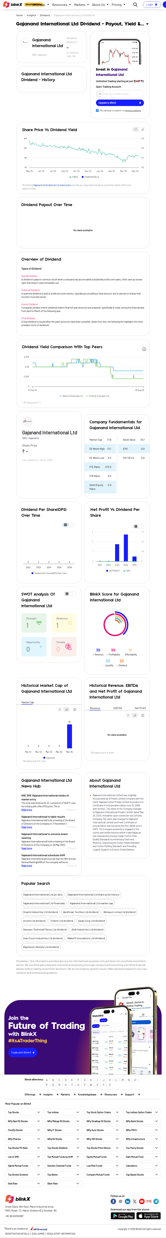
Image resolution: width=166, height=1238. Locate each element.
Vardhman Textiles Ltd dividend (81, 911)
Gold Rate (12, 1183)
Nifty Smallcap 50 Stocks (99, 1121)
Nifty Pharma (14, 1139)
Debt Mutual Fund (134, 1156)
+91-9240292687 (14, 1215)
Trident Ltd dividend (61, 920)
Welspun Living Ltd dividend (119, 911)
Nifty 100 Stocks (94, 1139)
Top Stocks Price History (98, 1148)
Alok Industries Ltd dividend (87, 929)
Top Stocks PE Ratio (18, 1148)
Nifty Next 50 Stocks (18, 1121)
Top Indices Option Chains (139, 1112)
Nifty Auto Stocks (95, 1130)
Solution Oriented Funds (59, 1165)
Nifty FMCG (131, 1130)
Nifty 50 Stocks (54, 1139)
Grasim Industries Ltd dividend (40, 911)
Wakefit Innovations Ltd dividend (86, 938)
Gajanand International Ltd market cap (91, 903)
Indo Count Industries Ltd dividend (43, 938)
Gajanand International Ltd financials (44, 903)
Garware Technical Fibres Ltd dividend (45, 929)
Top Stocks (13, 1112)
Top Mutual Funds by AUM (60, 1156)
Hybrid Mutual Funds (18, 1165)
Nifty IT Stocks (54, 1130)
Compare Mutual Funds (98, 1174)
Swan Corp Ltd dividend (91, 920)
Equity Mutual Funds (97, 1156)
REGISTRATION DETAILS (17, 1233)
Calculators (131, 1165)
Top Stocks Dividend (57, 1148)
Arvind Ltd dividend (34, 920)
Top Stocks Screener (18, 1174)
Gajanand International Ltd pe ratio (43, 894)
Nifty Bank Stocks (134, 1121)
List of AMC (13, 1156)
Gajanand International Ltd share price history (93, 894)
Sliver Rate (52, 1183)
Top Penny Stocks (134, 1148)
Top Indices (53, 1112)
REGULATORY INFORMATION (61, 1233)
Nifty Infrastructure (135, 1139)
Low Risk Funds (94, 1165)
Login (149, 4)
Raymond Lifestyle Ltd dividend (41, 946)
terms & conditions (133, 110)
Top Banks (52, 1174)
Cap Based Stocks (135, 1174)
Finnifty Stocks (15, 1130)
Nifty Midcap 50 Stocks (58, 1121)
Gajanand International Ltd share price (52, 185)
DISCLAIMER (38, 1233)
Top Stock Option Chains (99, 1112)
